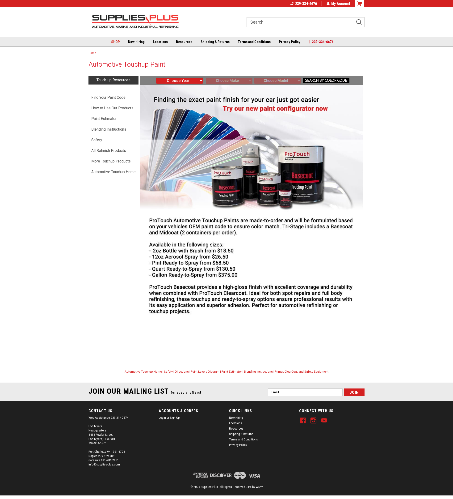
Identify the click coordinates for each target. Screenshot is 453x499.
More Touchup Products (111, 161)
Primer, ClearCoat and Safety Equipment (301, 371)
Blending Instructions (108, 129)
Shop (115, 42)
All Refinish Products (108, 150)
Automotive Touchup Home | (144, 371)
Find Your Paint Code (108, 97)
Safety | (169, 371)
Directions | (183, 371)
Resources (184, 42)
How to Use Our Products (112, 108)
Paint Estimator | (233, 371)
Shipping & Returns (215, 42)
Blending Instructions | (259, 371)
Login (162, 417)
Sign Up (175, 417)
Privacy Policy (289, 42)
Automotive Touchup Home (113, 172)
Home (92, 53)
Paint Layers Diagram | (206, 371)
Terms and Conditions (254, 42)
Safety (96, 140)
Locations (160, 42)
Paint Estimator (104, 118)
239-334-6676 (306, 3)
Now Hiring (136, 42)
